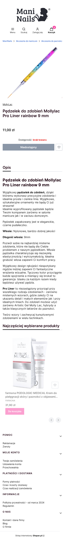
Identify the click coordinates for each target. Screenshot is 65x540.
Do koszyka (14, 411)
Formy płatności (11, 481)
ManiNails (7, 41)
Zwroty (6, 446)
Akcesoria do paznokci (52, 41)
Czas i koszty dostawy (15, 485)
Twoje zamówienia (12, 460)
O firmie (7, 526)
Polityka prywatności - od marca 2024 (23, 502)
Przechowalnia (10, 467)
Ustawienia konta (12, 464)
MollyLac (7, 104)
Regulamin (8, 505)
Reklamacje (9, 443)
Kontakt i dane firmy (13, 520)
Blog (5, 523)
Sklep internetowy (28, 535)
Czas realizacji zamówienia (17, 488)
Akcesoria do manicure (26, 41)
